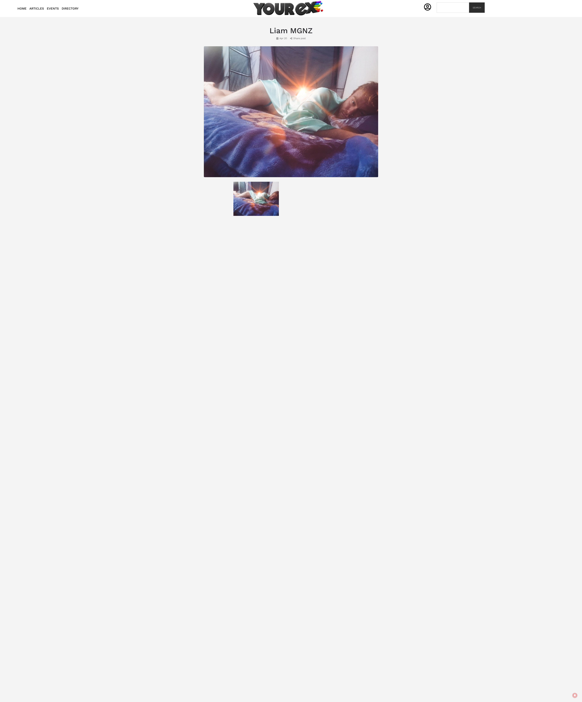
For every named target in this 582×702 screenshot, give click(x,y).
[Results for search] (453, 14)
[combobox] (453, 7)
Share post (299, 38)
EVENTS (53, 8)
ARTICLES (36, 8)
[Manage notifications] (574, 695)
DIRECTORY (70, 8)
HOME (22, 8)
